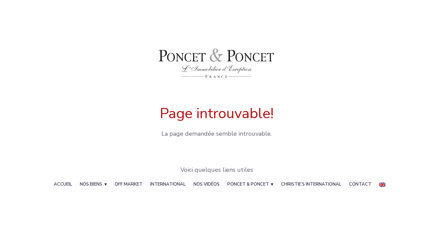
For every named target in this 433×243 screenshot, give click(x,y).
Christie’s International (311, 184)
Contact (360, 184)
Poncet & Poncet (248, 184)
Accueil (63, 184)
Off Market (128, 184)
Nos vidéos (206, 184)
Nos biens (91, 184)
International (168, 184)
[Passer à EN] (382, 184)
